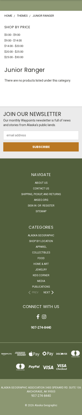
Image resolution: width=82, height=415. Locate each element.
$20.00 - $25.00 (13, 51)
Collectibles (41, 252)
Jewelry (41, 269)
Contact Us (41, 188)
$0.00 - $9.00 (12, 34)
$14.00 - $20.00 (13, 46)
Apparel (41, 246)
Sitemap (41, 211)
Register (48, 205)
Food (41, 258)
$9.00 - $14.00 (13, 40)
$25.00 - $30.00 (13, 57)
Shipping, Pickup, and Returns (41, 194)
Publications (41, 286)
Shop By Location (41, 241)
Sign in (32, 205)
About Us (41, 182)
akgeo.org (41, 199)
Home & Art (41, 263)
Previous (6, 410)
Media (41, 281)
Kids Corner (41, 275)
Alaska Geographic (41, 235)
